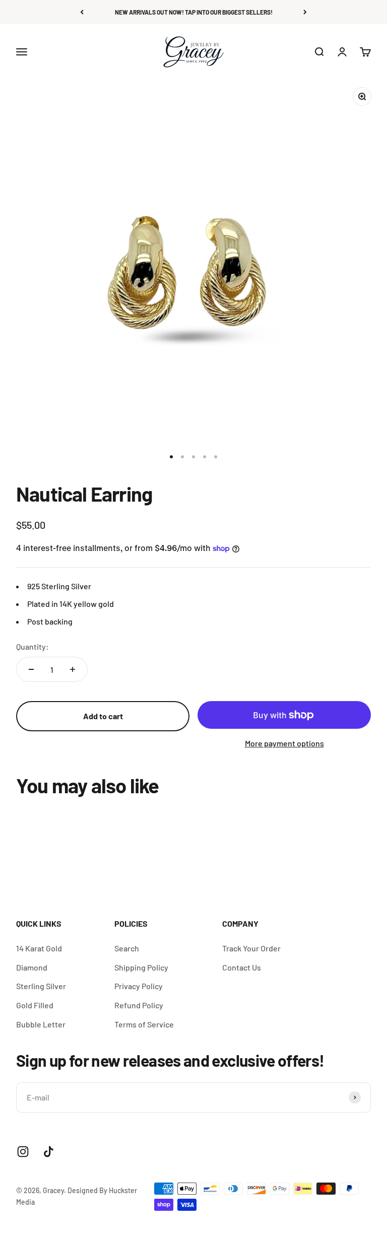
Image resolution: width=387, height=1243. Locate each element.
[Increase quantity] (72, 669)
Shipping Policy (141, 967)
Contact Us (241, 967)
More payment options (284, 743)
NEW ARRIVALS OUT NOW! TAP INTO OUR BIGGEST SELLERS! (194, 12)
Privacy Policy (138, 986)
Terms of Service (144, 1024)
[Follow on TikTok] (48, 1151)
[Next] (305, 12)
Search (126, 948)
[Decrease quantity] (31, 669)
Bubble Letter (41, 1024)
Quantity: (32, 646)
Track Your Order (251, 948)
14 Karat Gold (39, 948)
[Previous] (82, 12)
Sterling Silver (41, 986)
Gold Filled (34, 1005)
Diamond (31, 967)
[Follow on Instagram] (23, 1151)
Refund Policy (138, 1005)
